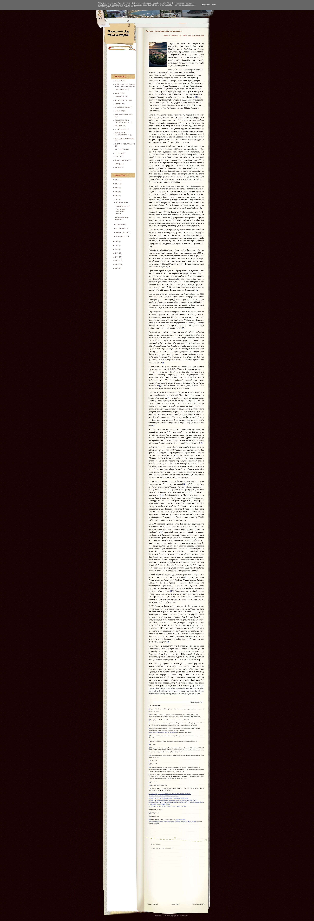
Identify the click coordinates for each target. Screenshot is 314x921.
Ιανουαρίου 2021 (121, 236)
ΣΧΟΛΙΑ (117, 157)
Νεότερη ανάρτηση (153, 904)
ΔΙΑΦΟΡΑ (118, 104)
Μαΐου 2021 (120, 224)
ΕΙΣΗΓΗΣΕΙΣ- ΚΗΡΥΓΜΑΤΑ (124, 114)
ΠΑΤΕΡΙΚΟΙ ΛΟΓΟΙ (121, 150)
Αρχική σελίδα (175, 904)
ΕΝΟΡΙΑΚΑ (118, 126)
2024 (116, 187)
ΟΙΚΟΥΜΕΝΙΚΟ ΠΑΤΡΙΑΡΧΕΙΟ (125, 144)
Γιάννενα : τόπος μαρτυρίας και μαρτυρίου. (120, 212)
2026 (116, 180)
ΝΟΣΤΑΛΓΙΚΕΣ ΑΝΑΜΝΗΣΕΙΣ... (125, 138)
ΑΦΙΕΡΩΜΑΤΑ (119, 97)
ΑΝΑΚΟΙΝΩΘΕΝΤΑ (121, 90)
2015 (116, 261)
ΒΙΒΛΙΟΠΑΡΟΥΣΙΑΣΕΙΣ (122, 100)
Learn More (205, 5)
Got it (214, 5)
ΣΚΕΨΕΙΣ (118, 153)
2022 (116, 195)
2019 (116, 245)
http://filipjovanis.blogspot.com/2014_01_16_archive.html (163, 732)
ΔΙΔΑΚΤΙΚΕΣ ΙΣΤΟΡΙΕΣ (122, 107)
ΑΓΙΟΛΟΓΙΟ (118, 80)
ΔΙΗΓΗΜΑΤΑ (119, 111)
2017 (116, 253)
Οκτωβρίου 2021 (121, 206)
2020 (116, 241)
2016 (116, 257)
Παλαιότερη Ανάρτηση (199, 904)
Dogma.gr (118, 167)
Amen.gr (117, 164)
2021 (116, 199)
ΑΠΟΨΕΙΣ (118, 93)
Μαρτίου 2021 (120, 228)
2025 (116, 184)
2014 (116, 265)
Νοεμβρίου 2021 (121, 202)
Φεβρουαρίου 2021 (122, 232)
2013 (116, 269)
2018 (116, 249)
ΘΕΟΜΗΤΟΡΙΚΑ (120, 129)
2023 (116, 191)
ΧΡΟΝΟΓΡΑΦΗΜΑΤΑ (122, 160)
